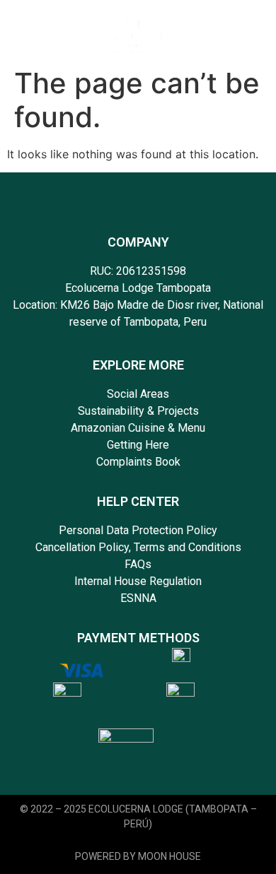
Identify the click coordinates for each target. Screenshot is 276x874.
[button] (235, 30)
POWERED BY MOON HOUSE (138, 856)
